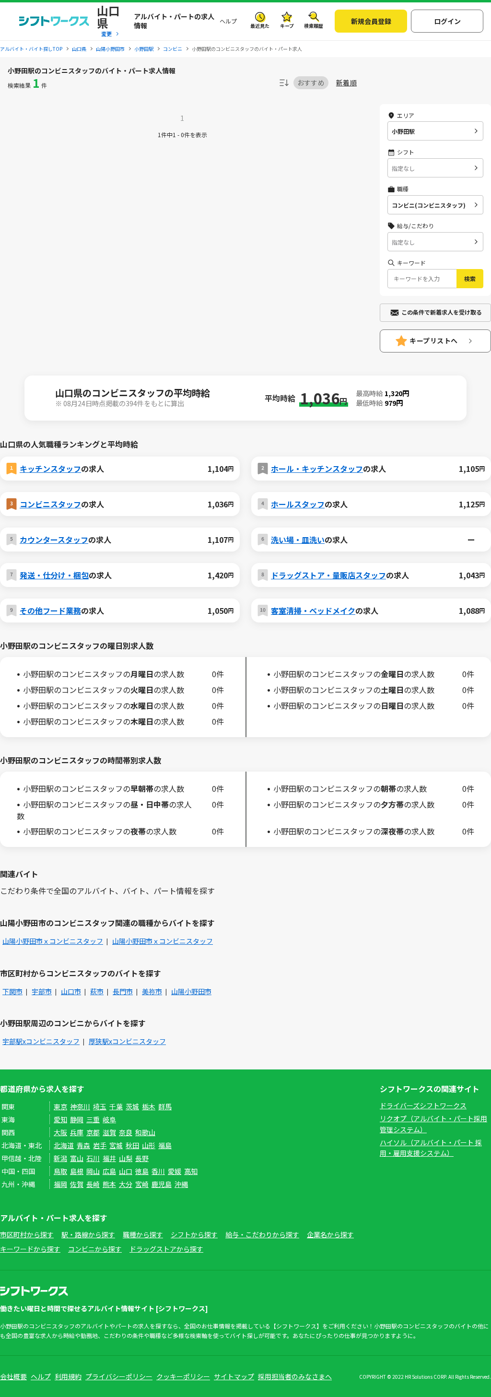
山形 (148, 1145)
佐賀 (76, 1184)
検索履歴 (313, 25)
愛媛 (174, 1171)
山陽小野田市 (191, 991)
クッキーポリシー (183, 1376)
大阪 (60, 1132)
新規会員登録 (371, 21)
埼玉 (99, 1106)
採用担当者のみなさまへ (295, 1376)
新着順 (346, 82)
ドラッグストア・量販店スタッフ (328, 575)
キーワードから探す (30, 1249)
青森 (83, 1145)
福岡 (60, 1184)
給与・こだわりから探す (262, 1234)
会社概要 (13, 1376)
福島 (165, 1145)
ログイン (447, 21)
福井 (109, 1158)
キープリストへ (433, 340)
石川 (93, 1158)
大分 (125, 1184)
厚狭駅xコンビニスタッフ (127, 1041)
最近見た (259, 25)
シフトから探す (194, 1234)
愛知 (60, 1119)
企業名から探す (330, 1234)
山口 (125, 1171)
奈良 (125, 1132)
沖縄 (181, 1184)
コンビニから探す (95, 1249)
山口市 (71, 991)
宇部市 (42, 991)
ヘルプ (228, 21)
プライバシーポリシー (118, 1376)
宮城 (116, 1145)
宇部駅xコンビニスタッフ (41, 1041)
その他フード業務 (50, 610)
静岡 (76, 1119)
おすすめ (311, 82)
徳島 (142, 1171)
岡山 (93, 1171)
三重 (93, 1119)
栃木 (148, 1106)
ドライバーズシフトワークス (423, 1105)
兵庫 (76, 1132)
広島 (109, 1171)
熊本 (109, 1184)
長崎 (93, 1184)
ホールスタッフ (298, 504)
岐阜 (109, 1119)
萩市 (97, 991)
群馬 (165, 1106)
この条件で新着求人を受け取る (441, 312)
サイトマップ (234, 1376)
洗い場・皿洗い (298, 539)
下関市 (12, 991)
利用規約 (68, 1376)
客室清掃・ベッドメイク (313, 610)
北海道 (64, 1145)
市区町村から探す (27, 1234)
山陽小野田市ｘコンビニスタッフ (52, 941)
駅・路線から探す (88, 1234)
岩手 (99, 1145)
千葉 (116, 1106)
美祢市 (152, 991)
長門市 (123, 991)
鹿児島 (162, 1184)
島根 (76, 1171)
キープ (287, 25)
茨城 (132, 1106)
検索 (470, 278)
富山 (76, 1158)
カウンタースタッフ (54, 539)
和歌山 (145, 1132)
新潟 (60, 1158)
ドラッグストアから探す (166, 1249)
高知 (191, 1171)
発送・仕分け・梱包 (54, 575)
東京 (60, 1106)
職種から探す (143, 1234)
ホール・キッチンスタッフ (317, 468)
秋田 (132, 1145)
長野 (142, 1158)
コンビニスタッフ (50, 504)
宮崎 (142, 1184)
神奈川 (80, 1106)
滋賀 (109, 1132)
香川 (158, 1171)
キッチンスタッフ (50, 468)
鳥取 (60, 1171)
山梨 (125, 1158)
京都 (93, 1132)
